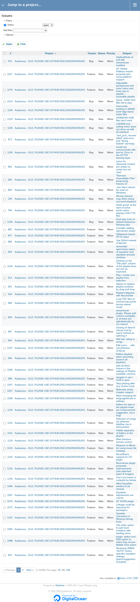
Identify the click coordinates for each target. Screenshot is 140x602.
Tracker (92, 53)
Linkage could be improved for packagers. (125, 507)
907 (10, 235)
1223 (10, 119)
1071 (10, 507)
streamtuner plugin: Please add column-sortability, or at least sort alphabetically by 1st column (126, 317)
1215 (10, 468)
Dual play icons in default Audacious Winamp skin (125, 222)
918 (10, 294)
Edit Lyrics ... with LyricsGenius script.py (125, 348)
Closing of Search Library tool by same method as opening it (125, 331)
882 (10, 229)
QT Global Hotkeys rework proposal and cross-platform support (124, 74)
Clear (23, 44)
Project (49, 53)
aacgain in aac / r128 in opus (124, 378)
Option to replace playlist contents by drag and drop (125, 287)
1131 (10, 422)
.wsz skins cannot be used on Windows (125, 190)
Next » (29, 570)
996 (10, 358)
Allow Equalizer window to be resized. (124, 486)
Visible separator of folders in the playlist (125, 433)
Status (10, 25)
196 (10, 198)
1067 (10, 495)
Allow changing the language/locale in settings (126, 398)
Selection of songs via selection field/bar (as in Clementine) (126, 422)
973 (10, 139)
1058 (10, 398)
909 (10, 252)
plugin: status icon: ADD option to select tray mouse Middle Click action (126, 540)
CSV (129, 578)
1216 (10, 478)
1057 (10, 390)
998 (10, 378)
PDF (136, 578)
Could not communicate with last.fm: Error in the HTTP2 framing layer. (126, 152)
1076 (10, 89)
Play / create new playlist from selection (125, 278)
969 (10, 317)
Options (10, 35)
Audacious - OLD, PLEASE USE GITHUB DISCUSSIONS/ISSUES (50, 61)
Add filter (7, 30)
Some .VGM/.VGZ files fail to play (126, 101)
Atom (122, 578)
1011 (10, 433)
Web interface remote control (124, 440)
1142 (10, 457)
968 (10, 303)
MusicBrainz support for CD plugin (124, 457)
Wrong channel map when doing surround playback (126, 199)
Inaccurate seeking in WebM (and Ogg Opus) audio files (125, 110)
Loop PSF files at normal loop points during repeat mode (126, 303)
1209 (10, 222)
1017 (10, 74)
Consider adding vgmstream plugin (125, 229)
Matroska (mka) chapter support (124, 391)
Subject (127, 53)
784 (10, 210)
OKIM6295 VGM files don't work (125, 119)
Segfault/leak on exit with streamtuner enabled (125, 61)
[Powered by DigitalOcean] (70, 601)
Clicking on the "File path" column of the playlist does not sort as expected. (126, 266)
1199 (10, 110)
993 (10, 166)
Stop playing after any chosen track (125, 384)
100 (68, 570)
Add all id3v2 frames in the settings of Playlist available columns (125, 369)
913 (10, 277)
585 (10, 179)
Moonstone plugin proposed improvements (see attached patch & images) (125, 468)
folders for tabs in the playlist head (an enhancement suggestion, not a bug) (125, 410)
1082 (10, 529)
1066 (10, 486)
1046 (10, 369)
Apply (9, 44)
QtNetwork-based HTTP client (125, 235)
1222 (10, 517)
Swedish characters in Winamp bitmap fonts (124, 517)
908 (10, 241)
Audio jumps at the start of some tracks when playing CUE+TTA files (126, 210)
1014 (10, 101)
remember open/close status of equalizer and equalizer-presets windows (125, 252)
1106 (10, 152)
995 (10, 340)
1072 (10, 501)
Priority (111, 53)
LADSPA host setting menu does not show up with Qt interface (126, 127)
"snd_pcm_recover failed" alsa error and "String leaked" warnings (126, 139)
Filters (9, 21)
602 (10, 555)
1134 (10, 440)
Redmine (59, 585)
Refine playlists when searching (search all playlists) (124, 358)
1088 (10, 540)
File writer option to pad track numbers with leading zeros (125, 529)
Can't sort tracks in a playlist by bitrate (126, 478)
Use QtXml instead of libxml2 (126, 241)
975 (10, 61)
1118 (9, 266)
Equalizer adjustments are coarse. (125, 495)
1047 (10, 384)
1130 (10, 410)
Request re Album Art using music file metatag (126, 448)
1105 (10, 128)
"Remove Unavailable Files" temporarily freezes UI (125, 179)
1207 (10, 348)
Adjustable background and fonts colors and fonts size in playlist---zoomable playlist (125, 90)
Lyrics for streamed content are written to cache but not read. (125, 167)
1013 (10, 448)
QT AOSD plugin (125, 501)
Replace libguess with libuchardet (125, 294)
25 (59, 570)
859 (10, 190)
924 (10, 286)
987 (10, 331)
